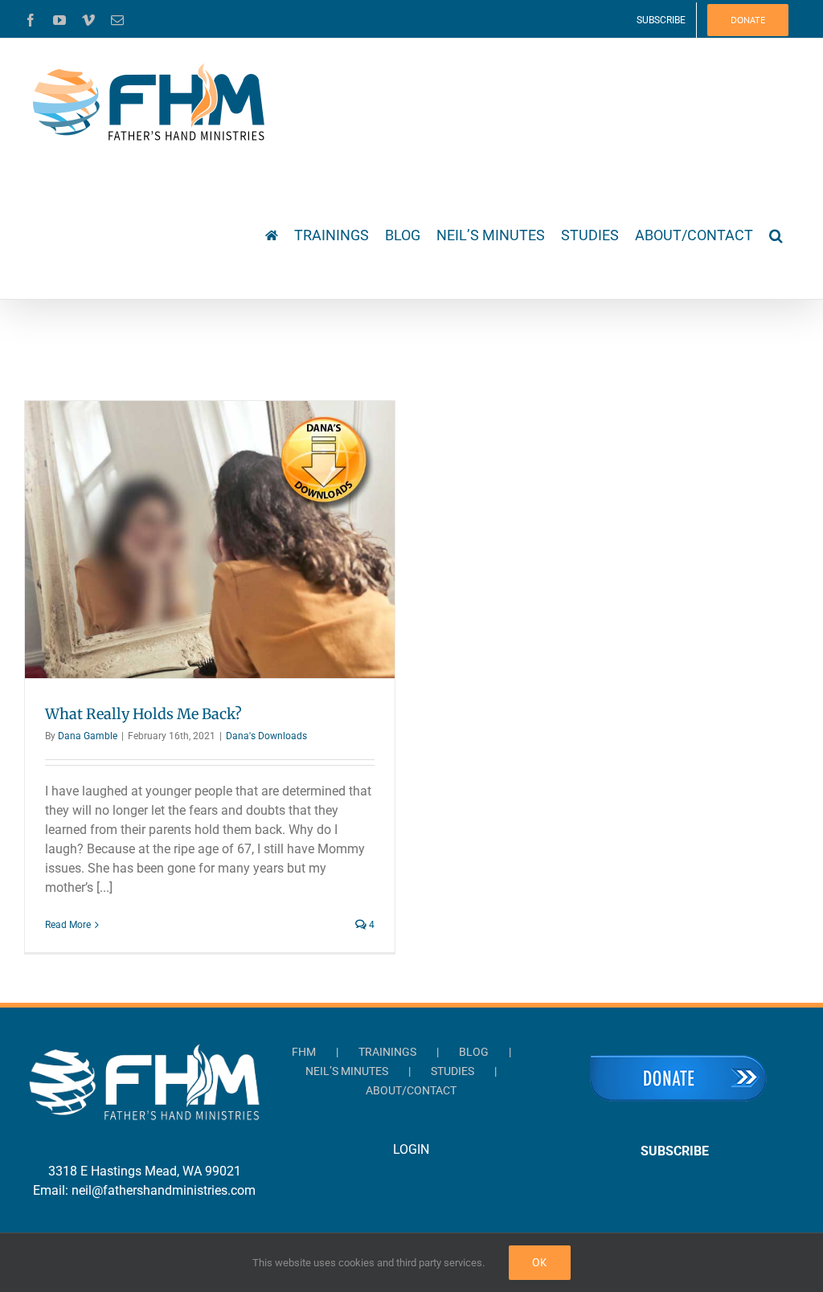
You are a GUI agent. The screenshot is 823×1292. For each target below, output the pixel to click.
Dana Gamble (87, 736)
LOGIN (411, 1149)
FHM (304, 1051)
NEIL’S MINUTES (346, 1071)
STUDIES (452, 1071)
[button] (776, 234)
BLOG (474, 1051)
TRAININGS (387, 1051)
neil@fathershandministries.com (164, 1190)
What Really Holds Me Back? (143, 714)
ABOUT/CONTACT (411, 1090)
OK (539, 1262)
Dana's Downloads (266, 736)
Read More (68, 924)
